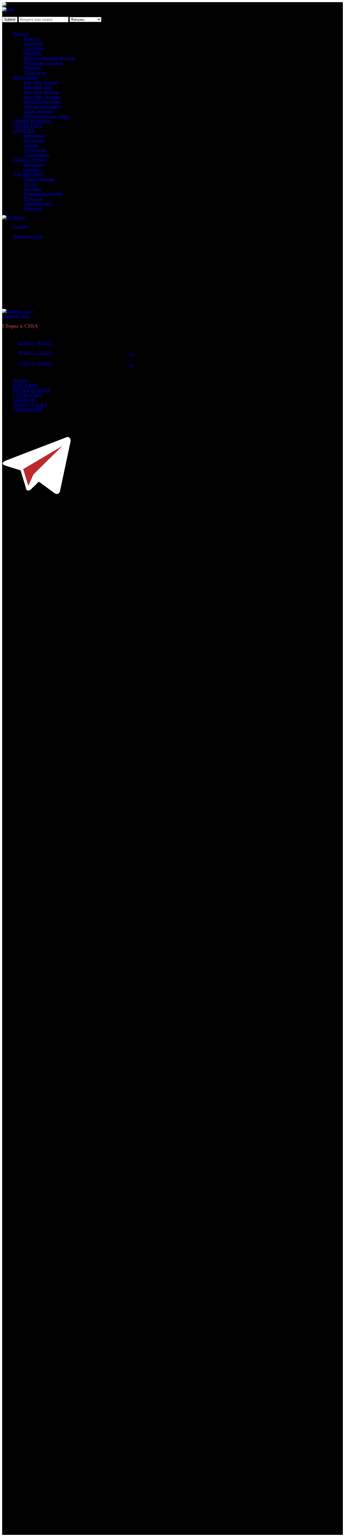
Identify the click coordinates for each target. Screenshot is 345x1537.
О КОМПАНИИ (28, 174)
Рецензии (32, 67)
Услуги (30, 184)
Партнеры (33, 198)
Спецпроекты (36, 155)
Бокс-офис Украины (42, 96)
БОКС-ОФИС (26, 77)
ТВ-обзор (32, 53)
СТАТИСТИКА (27, 126)
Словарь (31, 169)
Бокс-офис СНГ (38, 87)
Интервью (33, 43)
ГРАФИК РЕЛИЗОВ (32, 121)
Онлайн (31, 145)
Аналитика (34, 48)
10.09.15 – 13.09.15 (35, 352)
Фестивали (34, 140)
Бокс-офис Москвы (41, 92)
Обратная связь (38, 203)
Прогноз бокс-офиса (42, 106)
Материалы (34, 164)
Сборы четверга (38, 111)
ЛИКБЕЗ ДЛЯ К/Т (30, 159)
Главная (20, 226)
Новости (21, 33)
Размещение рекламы (43, 193)
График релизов (27, 236)
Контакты (33, 189)
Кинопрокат (35, 135)
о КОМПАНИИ (27, 409)
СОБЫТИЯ (23, 130)
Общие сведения (39, 179)
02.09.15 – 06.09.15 (35, 343)
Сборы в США (15, 316)
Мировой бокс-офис (42, 101)
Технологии (35, 72)
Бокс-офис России (40, 82)
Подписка (33, 208)
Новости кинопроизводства (49, 58)
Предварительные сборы (46, 116)
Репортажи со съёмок (43, 63)
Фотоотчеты (35, 150)
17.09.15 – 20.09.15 (35, 363)
